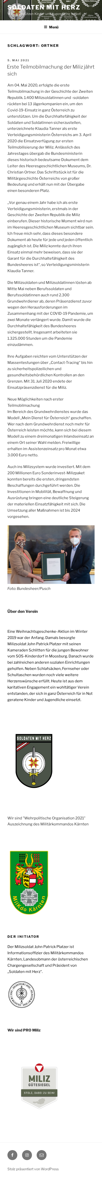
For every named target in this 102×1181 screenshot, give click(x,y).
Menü (53, 27)
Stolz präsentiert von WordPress (33, 1169)
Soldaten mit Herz (43, 7)
